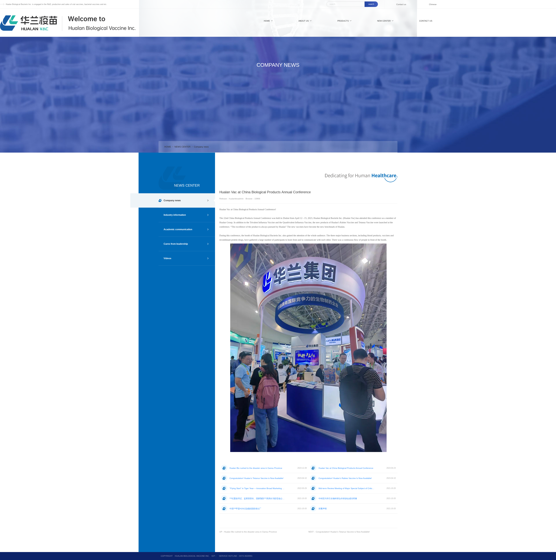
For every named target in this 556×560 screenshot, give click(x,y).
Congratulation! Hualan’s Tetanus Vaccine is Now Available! (343, 532)
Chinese (433, 4)
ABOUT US (303, 21)
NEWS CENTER (182, 147)
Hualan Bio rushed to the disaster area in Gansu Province (250, 532)
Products (343, 21)
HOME (267, 21)
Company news (201, 147)
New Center (384, 21)
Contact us (401, 4)
